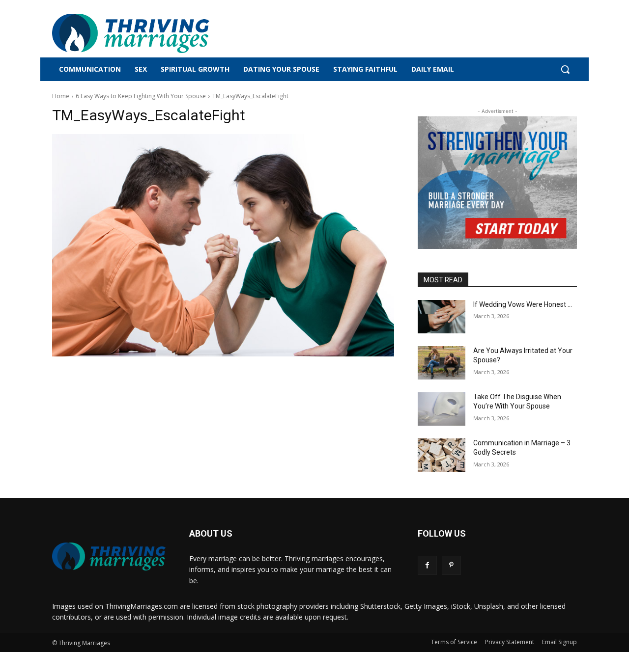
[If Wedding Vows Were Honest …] (441, 316)
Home (60, 96)
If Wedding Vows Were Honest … (522, 304)
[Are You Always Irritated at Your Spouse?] (441, 363)
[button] (565, 69)
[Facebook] (427, 565)
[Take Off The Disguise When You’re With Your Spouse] (441, 409)
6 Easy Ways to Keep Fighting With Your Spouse (141, 96)
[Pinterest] (451, 565)
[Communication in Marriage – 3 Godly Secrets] (441, 455)
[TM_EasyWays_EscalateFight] (223, 245)
